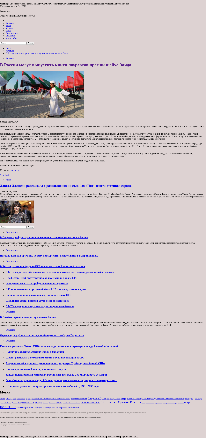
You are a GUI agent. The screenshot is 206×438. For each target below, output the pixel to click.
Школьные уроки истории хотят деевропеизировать (37, 300)
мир (187, 402)
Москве (52, 403)
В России (42, 398)
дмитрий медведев (173, 403)
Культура (10, 23)
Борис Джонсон (31, 398)
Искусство (23, 402)
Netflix (2, 399)
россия (29, 407)
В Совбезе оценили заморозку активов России (28, 317)
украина (63, 407)
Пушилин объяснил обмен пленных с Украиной (35, 351)
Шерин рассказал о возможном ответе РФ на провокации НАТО (45, 357)
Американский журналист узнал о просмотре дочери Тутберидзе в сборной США (55, 363)
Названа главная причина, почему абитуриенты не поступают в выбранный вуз (49, 255)
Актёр (8, 399)
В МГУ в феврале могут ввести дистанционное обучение (40, 306)
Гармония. (5, 11)
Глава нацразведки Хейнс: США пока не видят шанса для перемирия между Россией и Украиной (59, 346)
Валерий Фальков (53, 398)
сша (56, 407)
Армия (13, 398)
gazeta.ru (15, 170)
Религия (135, 402)
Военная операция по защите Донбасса (145, 398)
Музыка (9, 28)
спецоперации (48, 407)
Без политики (21, 398)
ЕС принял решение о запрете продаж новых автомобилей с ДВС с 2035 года (52, 386)
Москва (45, 403)
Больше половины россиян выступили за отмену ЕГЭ (38, 294)
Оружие (123, 402)
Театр (8, 30)
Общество (10, 35)
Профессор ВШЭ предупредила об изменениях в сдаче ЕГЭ (41, 277)
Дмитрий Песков (5, 403)
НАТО (66, 402)
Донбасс (15, 403)
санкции (38, 407)
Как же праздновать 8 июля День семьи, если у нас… (38, 369)
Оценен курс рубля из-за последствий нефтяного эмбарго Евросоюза (42, 335)
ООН (83, 403)
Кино (8, 25)
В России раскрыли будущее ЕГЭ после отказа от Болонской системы (42, 266)
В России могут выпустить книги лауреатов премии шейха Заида (65, 64)
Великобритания (64, 398)
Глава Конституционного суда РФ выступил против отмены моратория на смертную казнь (61, 380)
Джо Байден (198, 398)
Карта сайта (11, 38)
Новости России (74, 403)
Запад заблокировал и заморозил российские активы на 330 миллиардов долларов (56, 374)
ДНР (191, 399)
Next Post (4, 175)
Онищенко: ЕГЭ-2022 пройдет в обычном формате (37, 283)
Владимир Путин (97, 398)
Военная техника (170, 399)
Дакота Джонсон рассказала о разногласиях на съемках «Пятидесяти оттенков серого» (66, 185)
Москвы (58, 403)
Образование (12, 33)
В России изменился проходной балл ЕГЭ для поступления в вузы (46, 289)
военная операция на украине (156, 403)
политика (8, 406)
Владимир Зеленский (79, 399)
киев (182, 403)
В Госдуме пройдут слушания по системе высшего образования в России (44, 237)
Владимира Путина (113, 398)
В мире (123, 399)
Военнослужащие (183, 399)
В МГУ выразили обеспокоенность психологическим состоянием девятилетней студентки (60, 272)
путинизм (21, 407)
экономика (73, 407)
